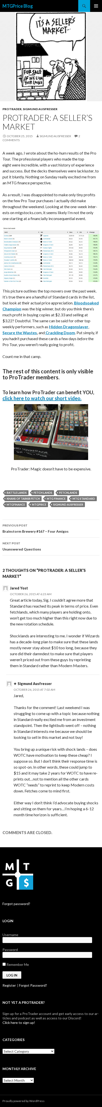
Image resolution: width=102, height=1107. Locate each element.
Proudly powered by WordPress (23, 1101)
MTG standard (84, 498)
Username (10, 935)
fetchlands (68, 492)
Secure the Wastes (19, 332)
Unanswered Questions (21, 546)
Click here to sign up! (18, 1022)
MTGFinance (16, 504)
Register (9, 985)
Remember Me (17, 964)
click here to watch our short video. (41, 398)
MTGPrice (39, 504)
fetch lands (43, 492)
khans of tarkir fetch (23, 498)
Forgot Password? (33, 985)
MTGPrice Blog (17, 6)
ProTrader (12, 109)
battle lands (17, 492)
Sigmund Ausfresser (40, 109)
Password (10, 949)
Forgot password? (16, 904)
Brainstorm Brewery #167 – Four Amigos (35, 528)
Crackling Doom (60, 332)
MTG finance (56, 498)
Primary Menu (96, 6)
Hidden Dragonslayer (68, 326)
